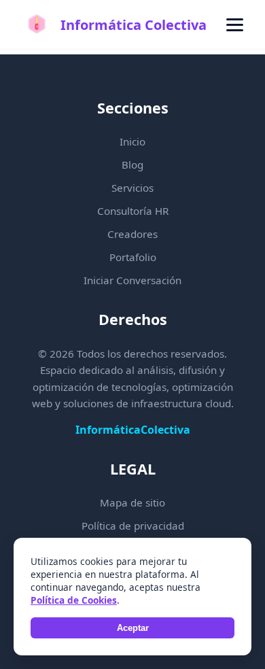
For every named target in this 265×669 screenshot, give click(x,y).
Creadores (132, 234)
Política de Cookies (74, 600)
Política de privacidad (133, 525)
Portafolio (132, 257)
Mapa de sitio (132, 502)
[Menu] (234, 24)
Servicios (132, 187)
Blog (132, 164)
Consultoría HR (133, 211)
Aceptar (133, 628)
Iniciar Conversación (132, 280)
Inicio (132, 141)
